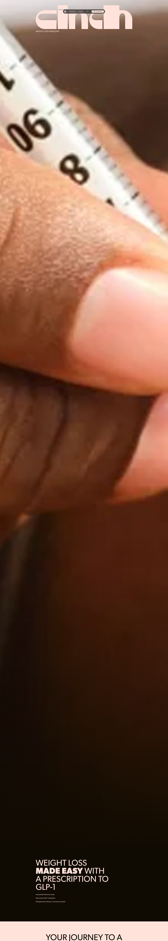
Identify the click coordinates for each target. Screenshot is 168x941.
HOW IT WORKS (72, 11)
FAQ (87, 11)
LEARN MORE (56, 843)
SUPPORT (81, 11)
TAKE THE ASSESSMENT (97, 11)
